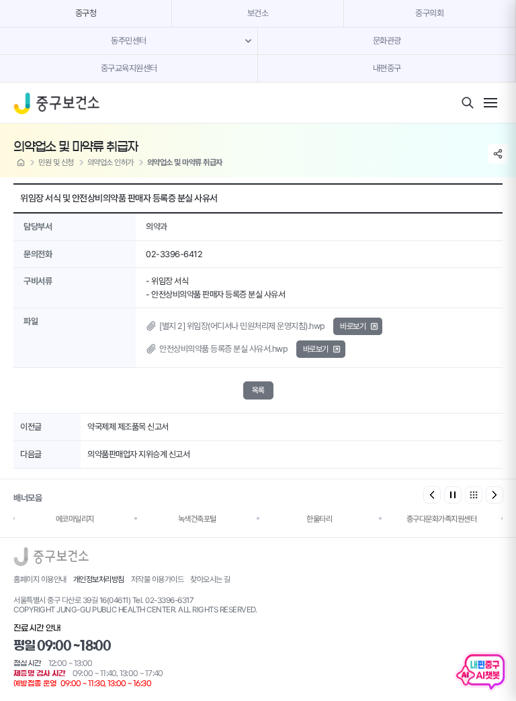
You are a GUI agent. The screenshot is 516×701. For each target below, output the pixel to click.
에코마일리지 (75, 519)
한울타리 (319, 519)
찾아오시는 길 (210, 579)
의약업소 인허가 (110, 162)
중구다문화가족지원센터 (441, 519)
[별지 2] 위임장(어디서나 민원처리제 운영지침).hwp (242, 326)
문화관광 (387, 41)
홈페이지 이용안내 (40, 579)
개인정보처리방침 (98, 579)
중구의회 (429, 13)
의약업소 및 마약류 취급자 (184, 162)
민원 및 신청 (56, 162)
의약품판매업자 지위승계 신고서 (138, 454)
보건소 (258, 13)
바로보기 (353, 326)
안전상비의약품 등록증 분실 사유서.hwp (223, 349)
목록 (258, 390)
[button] (494, 495)
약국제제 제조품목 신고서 (128, 427)
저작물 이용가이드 (157, 579)
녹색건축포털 (197, 519)
